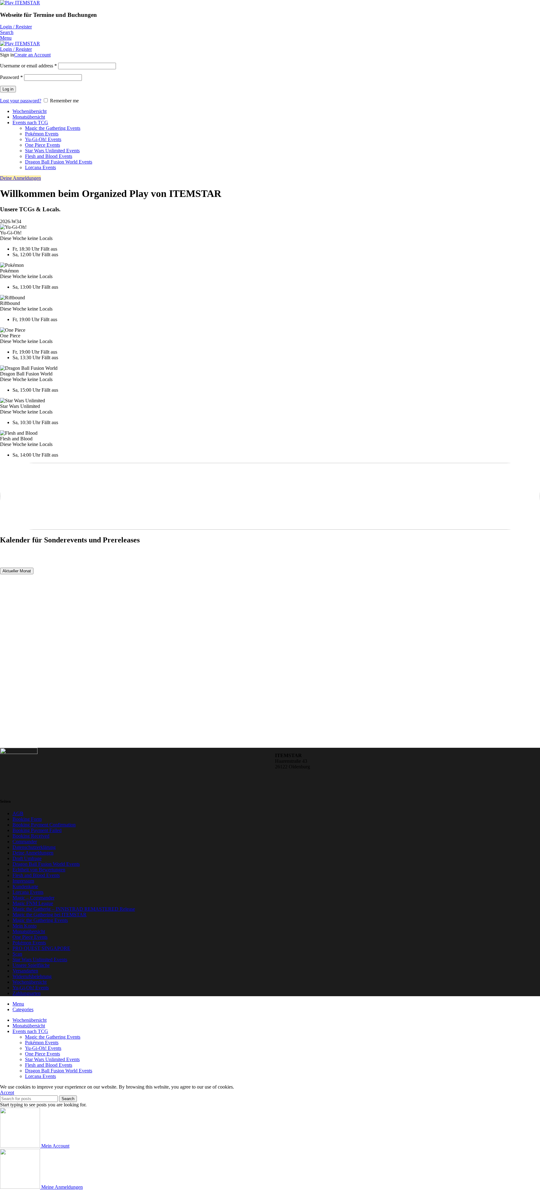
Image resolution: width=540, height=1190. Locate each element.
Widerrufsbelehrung (32, 976)
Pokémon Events (41, 133)
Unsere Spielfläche (31, 965)
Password (11, 77)
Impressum (23, 881)
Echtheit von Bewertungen (38, 869)
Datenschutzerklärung (34, 847)
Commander (24, 841)
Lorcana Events (40, 167)
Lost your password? (20, 100)
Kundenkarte (25, 886)
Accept (7, 1092)
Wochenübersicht (29, 982)
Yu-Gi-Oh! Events (43, 139)
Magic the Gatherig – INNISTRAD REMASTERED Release (73, 909)
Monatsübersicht (28, 931)
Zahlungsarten (26, 993)
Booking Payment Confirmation (44, 824)
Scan (17, 954)
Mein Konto (24, 925)
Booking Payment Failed (37, 830)
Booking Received (30, 836)
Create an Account (32, 54)
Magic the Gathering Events (52, 128)
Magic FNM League (32, 903)
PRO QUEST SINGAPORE (41, 948)
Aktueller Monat (16, 571)
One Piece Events (42, 145)
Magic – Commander (33, 897)
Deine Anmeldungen (20, 178)
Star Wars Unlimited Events (52, 150)
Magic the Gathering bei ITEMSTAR (49, 914)
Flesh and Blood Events (48, 156)
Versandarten (25, 970)
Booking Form (27, 819)
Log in (7, 89)
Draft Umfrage (27, 858)
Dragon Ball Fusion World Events (58, 161)
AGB (17, 813)
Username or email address (28, 65)
